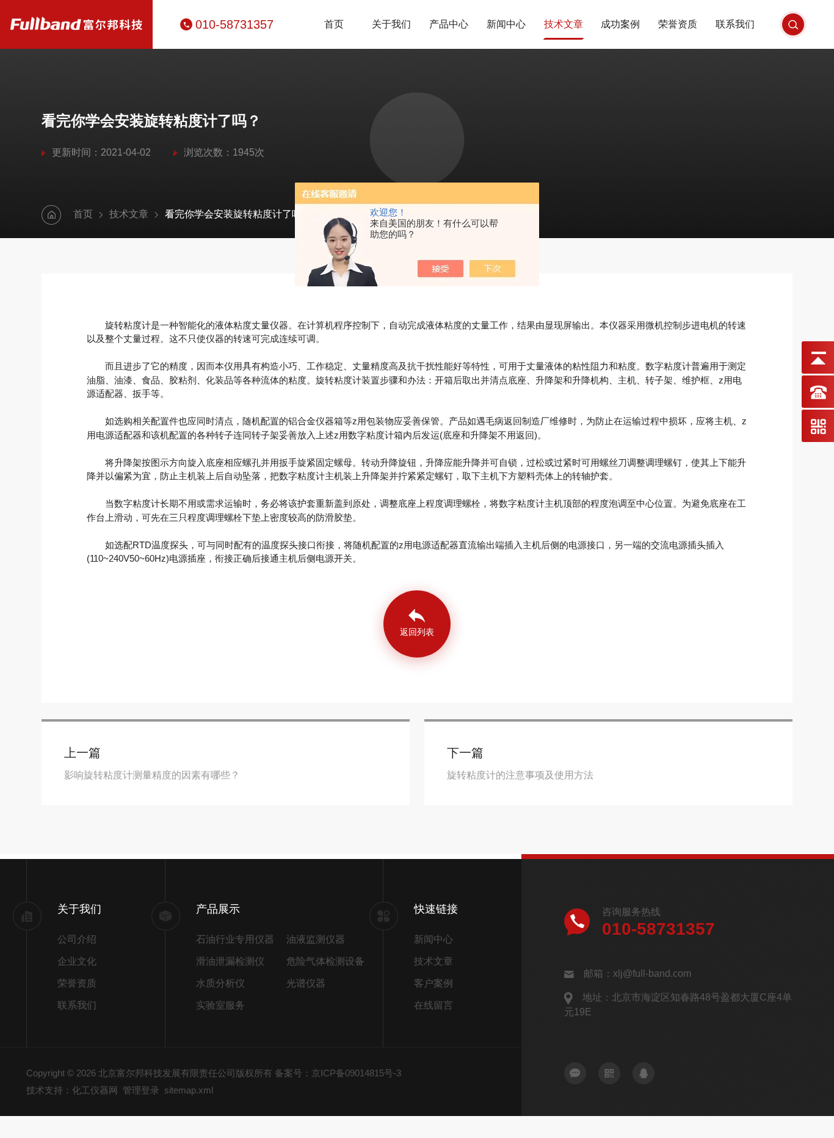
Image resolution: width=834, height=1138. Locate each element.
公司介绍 (76, 939)
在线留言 (433, 1005)
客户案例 (433, 983)
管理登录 (141, 1090)
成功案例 (620, 24)
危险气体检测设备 (325, 961)
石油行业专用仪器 (235, 939)
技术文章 (563, 24)
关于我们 (391, 24)
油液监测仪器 (315, 939)
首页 (334, 24)
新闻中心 (506, 24)
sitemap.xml (188, 1090)
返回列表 (417, 632)
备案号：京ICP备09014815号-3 (338, 1073)
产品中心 (448, 24)
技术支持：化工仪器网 (72, 1090)
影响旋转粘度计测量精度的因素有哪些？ (152, 775)
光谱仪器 (305, 983)
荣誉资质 (677, 24)
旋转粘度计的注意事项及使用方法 (520, 775)
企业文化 (76, 961)
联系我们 (735, 24)
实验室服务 (220, 1005)
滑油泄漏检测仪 (230, 961)
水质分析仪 (220, 983)
